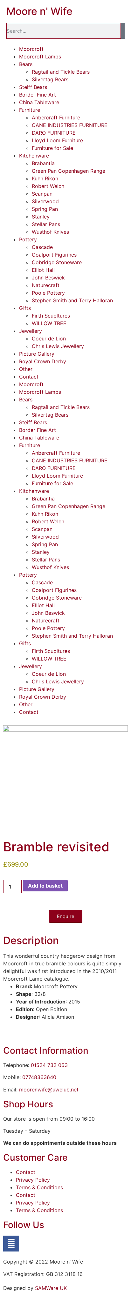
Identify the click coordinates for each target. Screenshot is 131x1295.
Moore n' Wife (39, 11)
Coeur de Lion (49, 338)
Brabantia (43, 163)
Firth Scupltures (51, 315)
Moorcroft (31, 49)
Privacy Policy (33, 1180)
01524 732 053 (49, 1065)
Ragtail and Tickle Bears (61, 72)
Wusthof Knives (50, 232)
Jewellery (30, 331)
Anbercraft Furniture (56, 117)
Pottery (28, 239)
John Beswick (48, 277)
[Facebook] (11, 1243)
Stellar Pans (46, 224)
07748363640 (39, 1077)
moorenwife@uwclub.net (49, 1089)
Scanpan (42, 194)
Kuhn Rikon (45, 178)
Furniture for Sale (52, 148)
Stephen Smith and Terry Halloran (72, 300)
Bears (25, 64)
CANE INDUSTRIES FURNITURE (69, 125)
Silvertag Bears (50, 79)
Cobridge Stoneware (57, 262)
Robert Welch (48, 186)
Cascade (42, 247)
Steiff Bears (33, 87)
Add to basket (45, 885)
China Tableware (39, 102)
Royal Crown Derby (42, 361)
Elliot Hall (43, 270)
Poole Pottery (48, 293)
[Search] (123, 31)
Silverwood (45, 201)
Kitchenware (34, 155)
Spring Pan (45, 209)
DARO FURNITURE (54, 133)
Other (25, 369)
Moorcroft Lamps (40, 56)
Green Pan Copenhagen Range (68, 171)
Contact (28, 376)
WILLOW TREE (49, 323)
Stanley (41, 216)
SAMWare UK (51, 1288)
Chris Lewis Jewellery (58, 346)
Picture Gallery (36, 354)
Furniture (29, 110)
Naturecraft (45, 285)
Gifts (25, 308)
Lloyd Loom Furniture (57, 140)
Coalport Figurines (54, 255)
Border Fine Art (37, 94)
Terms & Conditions (39, 1187)
